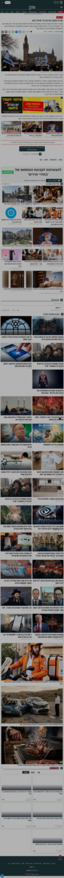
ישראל (46, 160)
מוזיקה (24, 12)
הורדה (8, 2)
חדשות (61, 12)
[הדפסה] (9, 32)
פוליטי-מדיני (42, 12)
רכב (7, 12)
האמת (57, 308)
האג (41, 160)
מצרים (60, 160)
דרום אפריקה (53, 160)
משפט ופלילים (33, 12)
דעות (11, 12)
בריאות (18, 12)
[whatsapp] (13, 32)
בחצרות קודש (52, 12)
